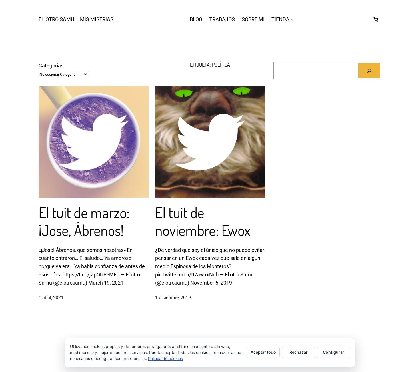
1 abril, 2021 (51, 297)
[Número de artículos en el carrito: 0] (375, 19)
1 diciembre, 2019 (173, 297)
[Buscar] (369, 70)
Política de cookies (165, 358)
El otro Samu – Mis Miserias (76, 19)
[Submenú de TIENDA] (292, 19)
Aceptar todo (263, 352)
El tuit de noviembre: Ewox (202, 221)
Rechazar (298, 352)
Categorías (51, 66)
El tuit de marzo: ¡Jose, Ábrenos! (84, 221)
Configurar (333, 352)
